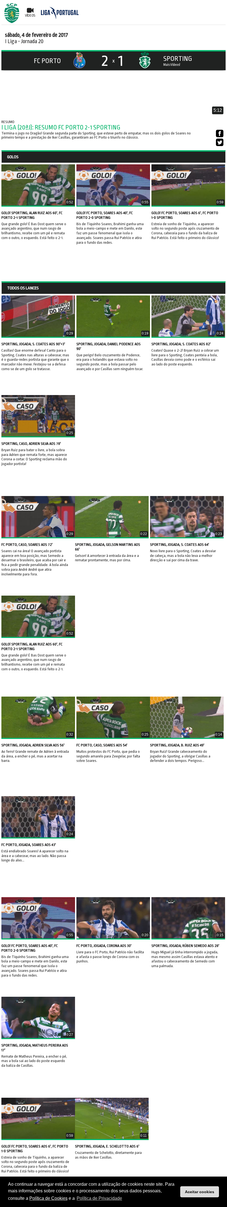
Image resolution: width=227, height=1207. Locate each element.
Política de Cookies (48, 1198)
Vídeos (30, 15)
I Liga (11, 41)
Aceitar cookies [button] (199, 1192)
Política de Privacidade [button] (99, 1198)
